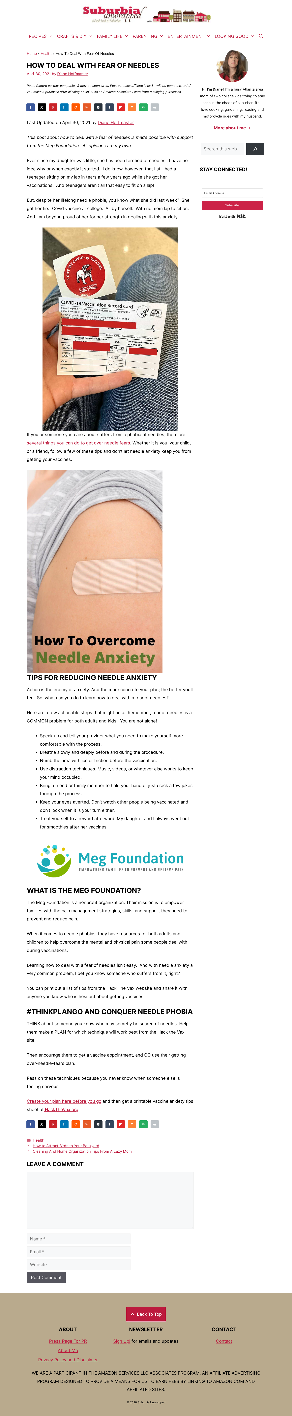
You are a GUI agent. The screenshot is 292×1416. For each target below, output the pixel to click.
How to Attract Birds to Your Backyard (66, 1146)
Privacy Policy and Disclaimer (68, 1359)
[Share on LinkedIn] (65, 107)
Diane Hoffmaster (116, 122)
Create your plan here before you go (64, 1101)
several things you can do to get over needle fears (78, 442)
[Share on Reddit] (76, 107)
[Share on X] (42, 107)
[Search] (255, 149)
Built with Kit (232, 216)
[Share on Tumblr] (110, 107)
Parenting (145, 36)
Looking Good (231, 36)
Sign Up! (121, 1341)
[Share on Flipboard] (121, 107)
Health (46, 54)
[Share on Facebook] (31, 107)
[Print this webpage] (155, 107)
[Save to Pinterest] (53, 107)
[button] (261, 36)
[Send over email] (144, 107)
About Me (68, 1350)
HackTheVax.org (61, 1109)
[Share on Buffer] (98, 107)
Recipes (38, 36)
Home (32, 54)
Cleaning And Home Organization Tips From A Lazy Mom (82, 1151)
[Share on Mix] (132, 107)
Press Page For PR (68, 1341)
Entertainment (186, 36)
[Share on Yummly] (87, 107)
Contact (224, 1341)
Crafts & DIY (72, 36)
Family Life (109, 36)
